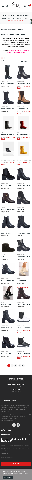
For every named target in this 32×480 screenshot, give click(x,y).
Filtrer (25, 61)
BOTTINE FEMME (21, 280)
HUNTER (3, 132)
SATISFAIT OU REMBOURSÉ (16, 384)
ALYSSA (3, 257)
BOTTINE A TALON (6, 328)
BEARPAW (3, 254)
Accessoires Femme (19, 52)
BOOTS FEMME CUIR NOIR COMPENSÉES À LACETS (8, 109)
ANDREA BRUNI (5, 81)
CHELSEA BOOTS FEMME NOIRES (24, 353)
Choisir (11, 61)
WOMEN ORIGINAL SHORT (24, 160)
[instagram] (18, 425)
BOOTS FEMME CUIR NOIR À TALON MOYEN (24, 185)
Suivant (22, 365)
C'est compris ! (7, 477)
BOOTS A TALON (6, 185)
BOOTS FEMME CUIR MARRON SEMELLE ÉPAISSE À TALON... (24, 304)
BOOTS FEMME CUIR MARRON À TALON (8, 209)
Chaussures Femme (15, 50)
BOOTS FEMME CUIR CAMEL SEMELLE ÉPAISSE (24, 109)
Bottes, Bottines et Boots (12, 30)
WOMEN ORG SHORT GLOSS (24, 134)
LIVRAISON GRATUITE (16, 379)
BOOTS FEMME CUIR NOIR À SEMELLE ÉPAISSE (8, 280)
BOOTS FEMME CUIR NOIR (24, 257)
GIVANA (18, 278)
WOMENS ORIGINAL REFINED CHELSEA (8, 160)
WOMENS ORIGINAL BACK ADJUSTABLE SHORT (8, 134)
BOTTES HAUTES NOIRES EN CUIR (8, 83)
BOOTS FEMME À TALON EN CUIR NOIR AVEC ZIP (24, 233)
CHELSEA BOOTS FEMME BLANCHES (24, 328)
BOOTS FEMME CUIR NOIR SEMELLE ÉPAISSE (24, 83)
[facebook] (14, 425)
